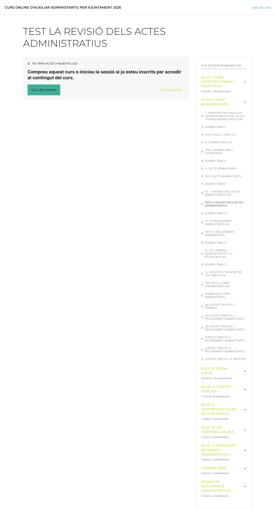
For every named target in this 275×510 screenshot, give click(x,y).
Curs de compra (43, 90)
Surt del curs (261, 7)
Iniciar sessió (171, 90)
